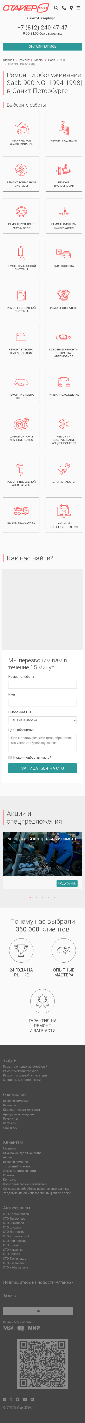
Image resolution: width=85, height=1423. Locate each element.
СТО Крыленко (13, 1250)
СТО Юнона (11, 1245)
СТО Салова (11, 1254)
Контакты (10, 1179)
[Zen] (17, 1400)
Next (75, 863)
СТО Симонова (13, 1223)
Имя (11, 694)
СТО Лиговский (14, 1232)
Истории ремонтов (16, 1162)
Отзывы (8, 1175)
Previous (9, 863)
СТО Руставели (13, 1263)
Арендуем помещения (18, 1114)
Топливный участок (17, 1166)
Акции (7, 1157)
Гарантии (9, 1148)
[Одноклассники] (11, 1400)
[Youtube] (25, 1400)
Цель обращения (21, 730)
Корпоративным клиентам (21, 1110)
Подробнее (67, 883)
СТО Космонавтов (16, 1214)
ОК (38, 1311)
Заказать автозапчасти (19, 1171)
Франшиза (10, 1127)
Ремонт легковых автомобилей (25, 1066)
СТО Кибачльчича (15, 1267)
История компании (16, 1101)
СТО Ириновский (14, 1241)
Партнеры (10, 1123)
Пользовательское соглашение (25, 1184)
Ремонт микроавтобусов (20, 1071)
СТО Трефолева (14, 1218)
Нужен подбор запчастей (32, 757)
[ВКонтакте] (4, 1400)
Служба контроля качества (22, 1153)
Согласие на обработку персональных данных (36, 1189)
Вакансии (9, 1105)
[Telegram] (32, 1400)
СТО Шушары (12, 1227)
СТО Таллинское (14, 1258)
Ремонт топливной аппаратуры (25, 1075)
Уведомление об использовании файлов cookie (37, 1193)
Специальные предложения (22, 1080)
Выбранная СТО (20, 712)
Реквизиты (10, 1118)
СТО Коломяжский (16, 1236)
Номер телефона (21, 677)
